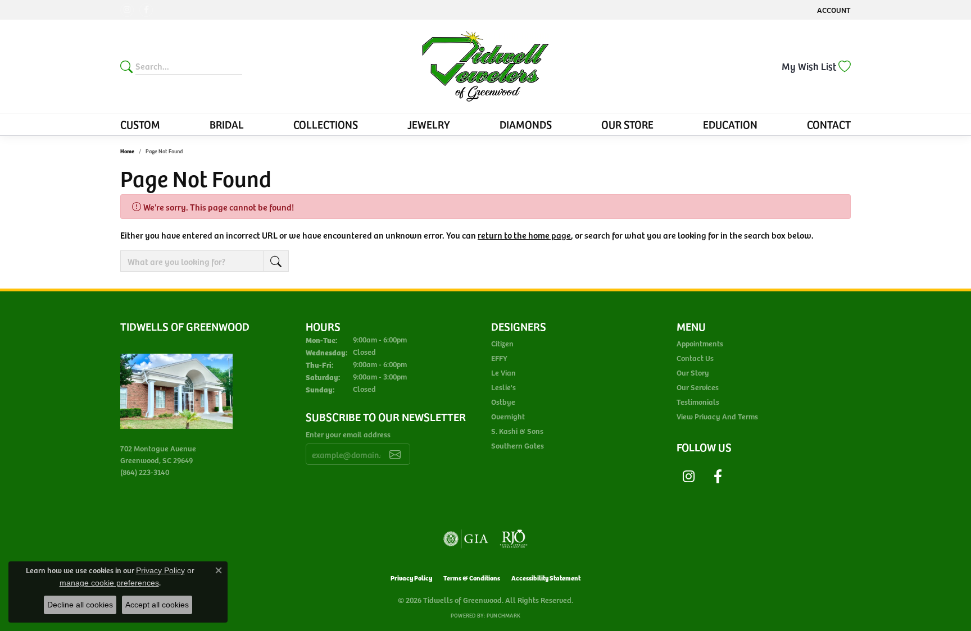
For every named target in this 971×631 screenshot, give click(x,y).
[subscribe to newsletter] (395, 454)
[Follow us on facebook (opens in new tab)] (146, 10)
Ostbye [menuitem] (503, 401)
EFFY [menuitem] (499, 358)
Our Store (627, 124)
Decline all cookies (80, 604)
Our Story (693, 372)
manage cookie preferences (109, 582)
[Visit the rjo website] (514, 539)
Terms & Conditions (471, 577)
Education (730, 124)
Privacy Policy (411, 577)
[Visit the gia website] (465, 539)
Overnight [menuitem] (508, 416)
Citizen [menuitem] (502, 343)
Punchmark (503, 615)
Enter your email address (348, 434)
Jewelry (428, 124)
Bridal (227, 124)
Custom (140, 124)
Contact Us (695, 358)
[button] (833, 10)
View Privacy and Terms (717, 416)
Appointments (700, 343)
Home (127, 151)
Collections (325, 124)
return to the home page (524, 234)
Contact (829, 124)
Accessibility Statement (545, 577)
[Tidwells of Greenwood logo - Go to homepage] (486, 66)
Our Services (698, 387)
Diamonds (526, 124)
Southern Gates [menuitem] (517, 445)
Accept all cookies (157, 604)
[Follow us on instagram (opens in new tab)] (127, 10)
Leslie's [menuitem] (503, 387)
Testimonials (698, 401)
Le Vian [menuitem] (503, 372)
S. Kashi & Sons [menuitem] (517, 431)
